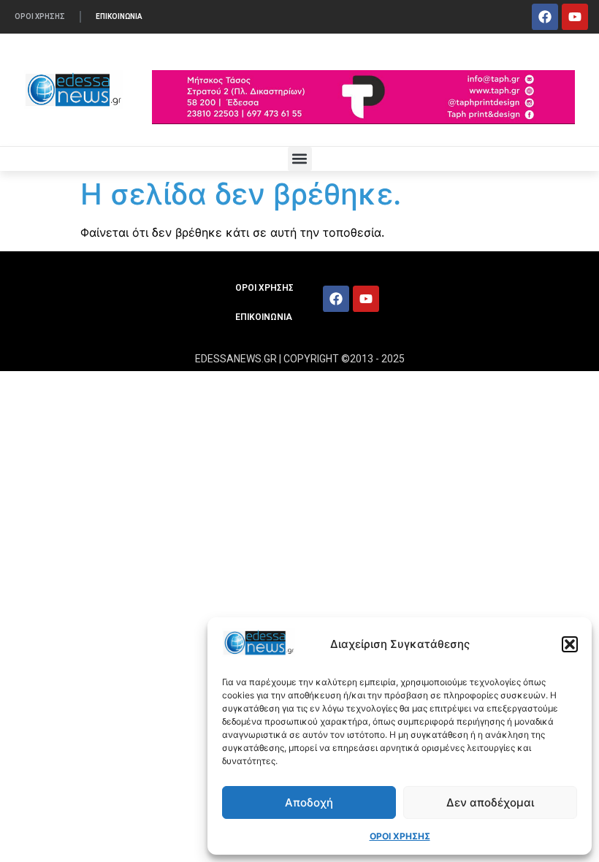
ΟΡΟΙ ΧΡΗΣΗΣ (400, 836)
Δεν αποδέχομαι (490, 802)
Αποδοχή (309, 802)
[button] (569, 644)
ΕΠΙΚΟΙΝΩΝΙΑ (119, 16)
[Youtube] (575, 17)
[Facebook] (545, 17)
